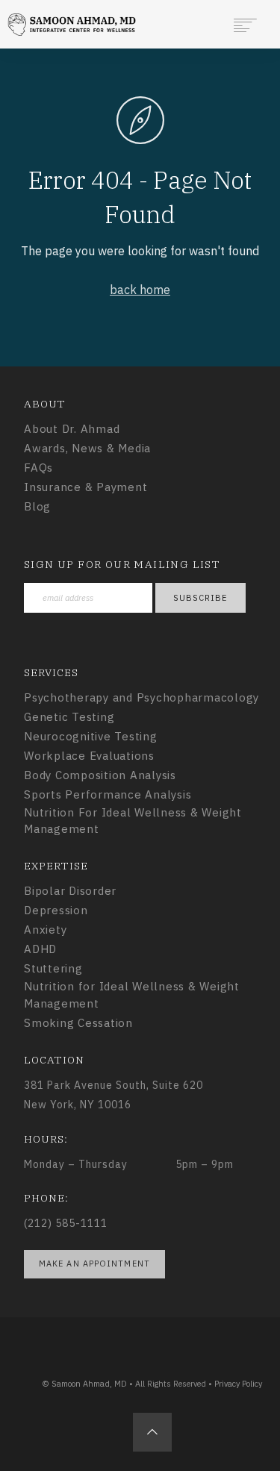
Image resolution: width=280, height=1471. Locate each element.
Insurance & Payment (85, 487)
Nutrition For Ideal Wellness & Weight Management (133, 821)
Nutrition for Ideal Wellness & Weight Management (132, 995)
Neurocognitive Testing (91, 736)
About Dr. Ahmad (71, 429)
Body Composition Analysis (100, 775)
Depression (56, 910)
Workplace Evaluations (89, 756)
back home (140, 289)
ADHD (40, 949)
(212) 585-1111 (66, 1223)
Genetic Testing (69, 717)
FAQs (38, 467)
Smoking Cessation (78, 1023)
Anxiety (45, 929)
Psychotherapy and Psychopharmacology (141, 697)
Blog (37, 506)
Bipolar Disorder (70, 891)
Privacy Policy (238, 1383)
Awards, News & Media (87, 448)
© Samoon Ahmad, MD (84, 1383)
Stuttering (53, 968)
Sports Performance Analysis (107, 794)
